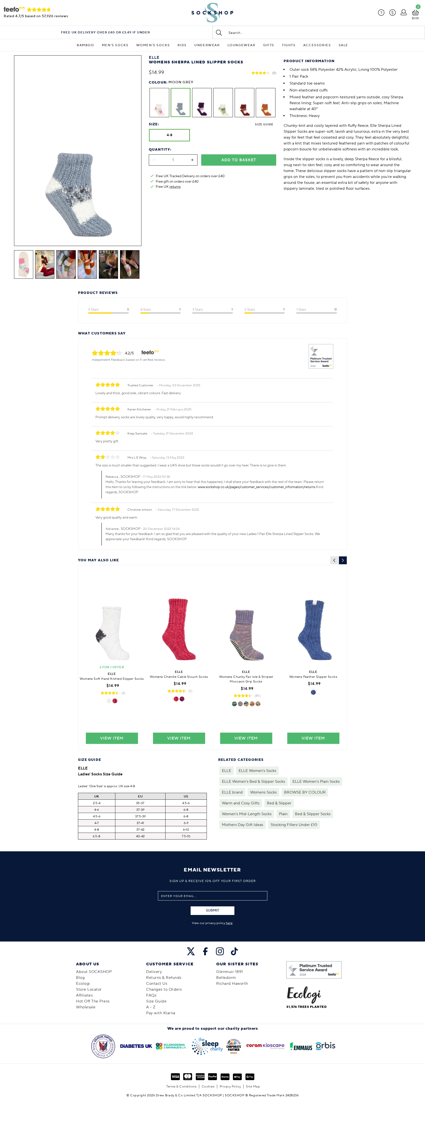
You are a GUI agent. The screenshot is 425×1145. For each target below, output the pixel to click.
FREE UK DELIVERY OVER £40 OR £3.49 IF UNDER (105, 32)
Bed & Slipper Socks (313, 814)
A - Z (151, 1007)
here (229, 923)
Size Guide (264, 124)
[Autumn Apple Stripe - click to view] (246, 703)
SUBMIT (212, 910)
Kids (182, 45)
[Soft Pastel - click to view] (240, 703)
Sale (343, 45)
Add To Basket (238, 160)
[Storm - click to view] (234, 703)
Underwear (207, 45)
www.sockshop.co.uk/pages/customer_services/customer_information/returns (256, 487)
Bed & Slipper (279, 803)
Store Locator (89, 989)
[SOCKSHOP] (212, 13)
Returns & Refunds (164, 977)
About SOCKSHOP (94, 971)
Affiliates (84, 995)
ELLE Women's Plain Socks (316, 781)
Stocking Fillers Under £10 (294, 824)
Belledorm (226, 977)
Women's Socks (153, 45)
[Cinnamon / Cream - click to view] (252, 703)
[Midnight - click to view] (313, 692)
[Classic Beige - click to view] (258, 703)
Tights (289, 45)
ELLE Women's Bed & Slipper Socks (253, 781)
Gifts (268, 45)
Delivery (154, 971)
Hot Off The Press (93, 1001)
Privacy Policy (230, 1086)
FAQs (151, 995)
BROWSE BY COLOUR (305, 792)
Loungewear (242, 45)
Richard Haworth (232, 983)
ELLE (226, 770)
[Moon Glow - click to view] (108, 700)
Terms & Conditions (181, 1086)
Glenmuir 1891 (229, 971)
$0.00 (415, 18)
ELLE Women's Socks (257, 770)
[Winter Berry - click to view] (114, 700)
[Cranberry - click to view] (176, 698)
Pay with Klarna (160, 1013)
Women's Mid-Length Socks (247, 814)
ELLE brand (232, 792)
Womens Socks (263, 792)
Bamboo (85, 45)
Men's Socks (115, 45)
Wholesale (86, 1007)
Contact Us (156, 983)
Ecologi (83, 983)
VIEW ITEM (111, 738)
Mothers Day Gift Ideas (242, 824)
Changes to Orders (164, 989)
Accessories (317, 45)
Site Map (253, 1086)
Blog (80, 977)
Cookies (208, 1086)
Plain (283, 814)
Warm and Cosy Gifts (240, 803)
